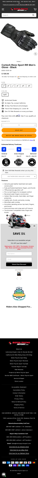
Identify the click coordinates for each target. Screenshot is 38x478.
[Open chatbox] (3, 474)
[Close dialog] (34, 226)
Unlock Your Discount (19, 264)
